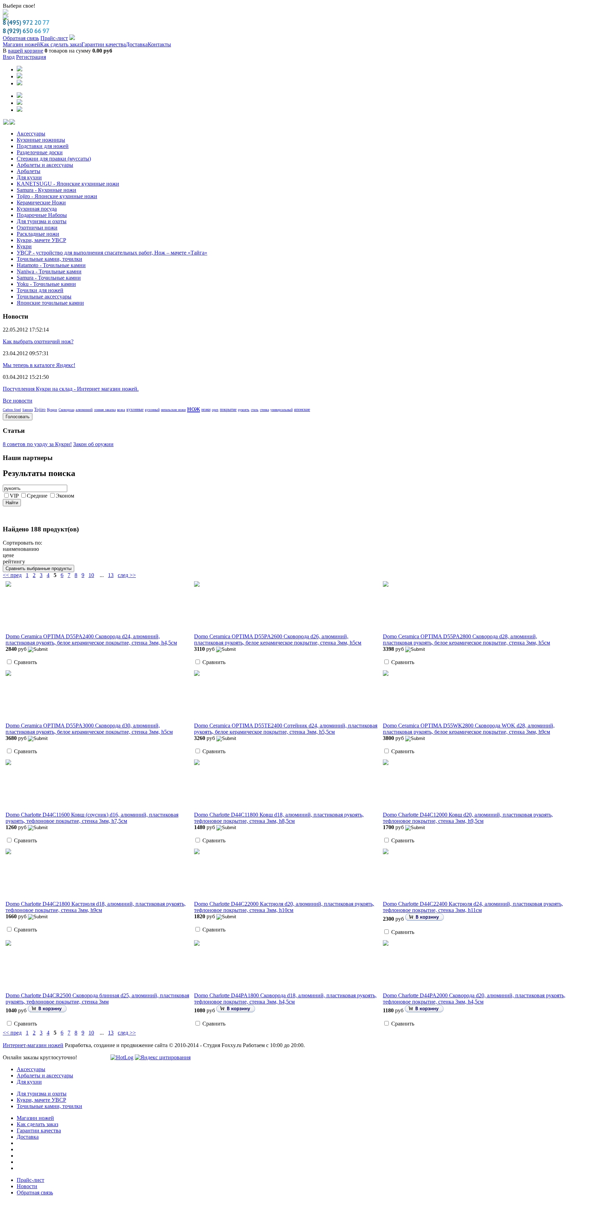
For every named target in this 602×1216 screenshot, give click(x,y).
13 (111, 569)
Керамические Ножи (41, 197)
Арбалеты (28, 166)
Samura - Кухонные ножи (46, 184)
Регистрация (31, 51)
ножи (205, 404)
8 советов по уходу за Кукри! (37, 439)
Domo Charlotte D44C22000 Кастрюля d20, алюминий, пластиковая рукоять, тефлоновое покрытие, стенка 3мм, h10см (284, 901)
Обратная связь (21, 33)
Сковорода (66, 404)
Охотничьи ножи (37, 222)
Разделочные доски (40, 147)
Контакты (159, 39)
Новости (27, 1181)
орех (215, 404)
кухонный (152, 404)
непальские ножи (173, 404)
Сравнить (25, 657)
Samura (27, 404)
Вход (9, 51)
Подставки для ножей (43, 140)
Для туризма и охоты (42, 216)
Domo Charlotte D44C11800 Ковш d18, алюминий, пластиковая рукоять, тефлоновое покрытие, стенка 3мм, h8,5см (279, 812)
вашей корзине (25, 45)
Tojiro (40, 403)
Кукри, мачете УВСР (41, 234)
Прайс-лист (54, 33)
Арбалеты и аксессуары (45, 159)
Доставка (137, 39)
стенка (264, 404)
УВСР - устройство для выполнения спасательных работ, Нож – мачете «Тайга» (112, 247)
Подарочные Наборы (42, 209)
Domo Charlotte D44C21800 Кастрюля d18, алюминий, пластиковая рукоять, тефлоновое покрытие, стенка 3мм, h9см (96, 901)
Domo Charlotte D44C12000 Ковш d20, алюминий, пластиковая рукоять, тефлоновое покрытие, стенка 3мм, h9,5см (468, 812)
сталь (254, 404)
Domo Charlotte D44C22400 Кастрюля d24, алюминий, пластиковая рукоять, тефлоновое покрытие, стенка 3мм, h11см (473, 901)
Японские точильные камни (50, 297)
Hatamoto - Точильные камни (51, 260)
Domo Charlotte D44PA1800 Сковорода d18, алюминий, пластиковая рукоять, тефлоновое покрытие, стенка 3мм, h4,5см (285, 993)
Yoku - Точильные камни (46, 278)
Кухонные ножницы (41, 134)
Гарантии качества (104, 39)
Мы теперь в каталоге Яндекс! (39, 360)
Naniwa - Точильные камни (49, 266)
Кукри (24, 241)
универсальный (281, 404)
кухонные (135, 404)
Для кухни (29, 172)
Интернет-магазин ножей (33, 1040)
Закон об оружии (93, 439)
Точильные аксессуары (44, 291)
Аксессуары (31, 128)
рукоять (243, 404)
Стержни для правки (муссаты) (54, 153)
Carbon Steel (12, 404)
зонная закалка (105, 404)
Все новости (17, 395)
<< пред (12, 569)
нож (193, 402)
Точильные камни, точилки (49, 253)
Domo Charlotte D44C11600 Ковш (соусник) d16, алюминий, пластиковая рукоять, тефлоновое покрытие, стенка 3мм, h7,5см (92, 812)
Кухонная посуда (37, 203)
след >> (127, 569)
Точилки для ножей (40, 285)
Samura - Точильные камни (49, 272)
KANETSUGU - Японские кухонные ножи (68, 178)
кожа (121, 404)
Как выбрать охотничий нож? (38, 336)
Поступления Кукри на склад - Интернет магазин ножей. (71, 383)
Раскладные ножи (38, 228)
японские (302, 404)
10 (91, 569)
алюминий (84, 404)
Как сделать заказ (61, 39)
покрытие (228, 404)
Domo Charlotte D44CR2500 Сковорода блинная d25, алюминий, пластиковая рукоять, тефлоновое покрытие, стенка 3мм (97, 993)
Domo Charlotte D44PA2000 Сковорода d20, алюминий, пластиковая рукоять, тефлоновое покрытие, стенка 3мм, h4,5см (474, 993)
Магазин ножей (21, 39)
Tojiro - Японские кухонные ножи (57, 191)
